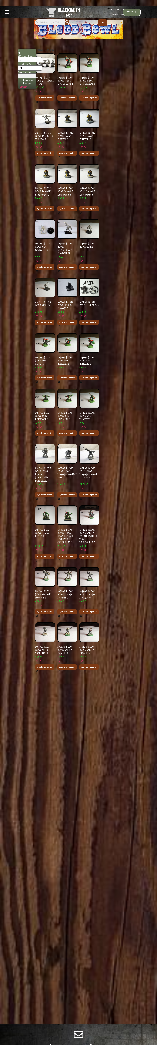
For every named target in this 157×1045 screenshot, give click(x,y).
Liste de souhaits (117, 14)
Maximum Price (26, 64)
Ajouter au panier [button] (44, 98)
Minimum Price (26, 56)
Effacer (23, 87)
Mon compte (115, 10)
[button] (7, 12)
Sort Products (24, 72)
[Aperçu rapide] (40, 91)
